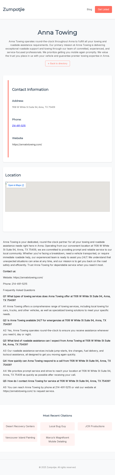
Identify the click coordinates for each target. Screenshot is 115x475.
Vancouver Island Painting (20, 437)
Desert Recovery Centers (20, 426)
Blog (89, 9)
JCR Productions (95, 426)
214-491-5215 (19, 125)
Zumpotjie (14, 9)
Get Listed (103, 9)
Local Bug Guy (57, 426)
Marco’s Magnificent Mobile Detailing (57, 439)
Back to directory (57, 63)
